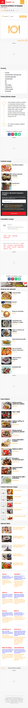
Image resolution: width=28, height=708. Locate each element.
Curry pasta (10, 245)
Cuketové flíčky (17, 496)
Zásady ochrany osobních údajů (13, 209)
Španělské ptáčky (18, 509)
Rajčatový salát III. (18, 503)
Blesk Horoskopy (7, 647)
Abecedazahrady (19, 647)
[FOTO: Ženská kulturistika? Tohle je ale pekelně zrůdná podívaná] (8, 632)
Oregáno (9, 246)
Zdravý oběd (14, 235)
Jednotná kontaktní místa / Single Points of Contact (13, 701)
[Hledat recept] (22, 2)
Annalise (5, 7)
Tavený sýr (5, 248)
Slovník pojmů (6, 237)
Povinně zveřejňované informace (16, 702)
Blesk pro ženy (18, 592)
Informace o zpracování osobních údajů (16, 700)
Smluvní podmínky (5, 209)
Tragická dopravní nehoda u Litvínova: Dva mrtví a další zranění (19, 618)
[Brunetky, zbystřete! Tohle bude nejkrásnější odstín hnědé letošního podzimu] (20, 595)
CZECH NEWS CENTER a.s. (16, 697)
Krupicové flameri (18, 490)
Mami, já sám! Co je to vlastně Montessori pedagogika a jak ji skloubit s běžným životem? (19, 583)
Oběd (9, 235)
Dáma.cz (4, 592)
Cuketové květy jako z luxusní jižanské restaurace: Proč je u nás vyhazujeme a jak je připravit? (19, 657)
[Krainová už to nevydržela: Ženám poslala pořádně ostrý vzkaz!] (8, 576)
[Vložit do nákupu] (23, 17)
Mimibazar (17, 574)
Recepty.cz (3, 668)
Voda (10, 248)
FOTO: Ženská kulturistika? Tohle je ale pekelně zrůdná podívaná (8, 636)
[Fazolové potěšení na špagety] (14, 38)
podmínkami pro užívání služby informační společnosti (13, 205)
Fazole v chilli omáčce (18, 245)
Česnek (22, 243)
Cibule (4, 245)
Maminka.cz (17, 629)
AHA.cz (4, 574)
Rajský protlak (21, 246)
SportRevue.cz (6, 629)
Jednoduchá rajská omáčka (20, 516)
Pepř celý (14, 246)
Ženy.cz (4, 611)
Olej (4, 246)
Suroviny (3, 68)
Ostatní (5, 235)
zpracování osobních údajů (15, 207)
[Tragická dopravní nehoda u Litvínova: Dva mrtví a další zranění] (20, 613)
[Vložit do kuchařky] (20, 17)
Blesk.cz (16, 611)
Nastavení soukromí (14, 701)
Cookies (8, 701)
